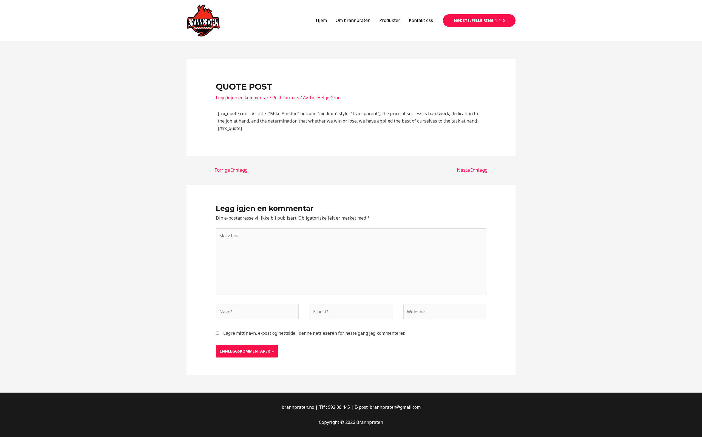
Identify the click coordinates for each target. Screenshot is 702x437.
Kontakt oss (421, 20)
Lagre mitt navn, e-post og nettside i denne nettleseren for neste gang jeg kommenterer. (314, 333)
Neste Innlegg (475, 170)
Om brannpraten (353, 20)
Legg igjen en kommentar (242, 98)
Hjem (321, 20)
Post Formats (285, 98)
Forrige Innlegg (228, 170)
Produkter (389, 20)
